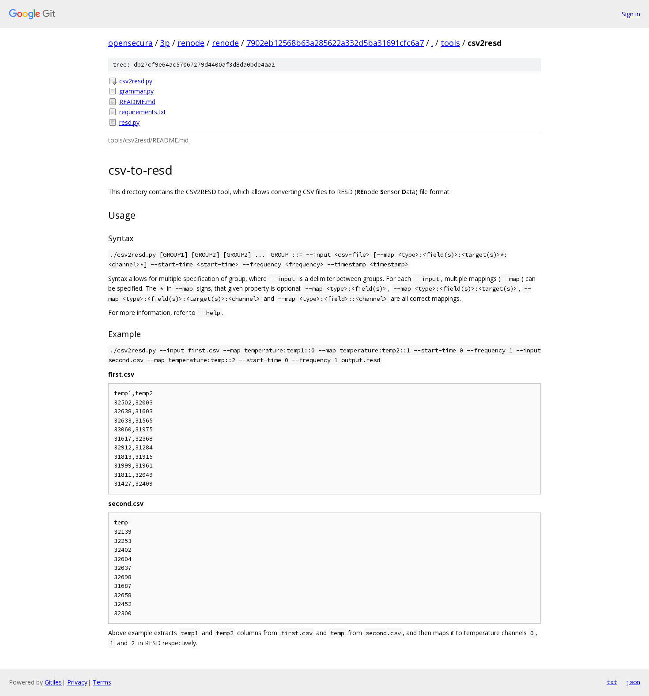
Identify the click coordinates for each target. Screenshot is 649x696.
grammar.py (136, 91)
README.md (137, 101)
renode (190, 42)
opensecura (130, 42)
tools (450, 42)
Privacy (77, 682)
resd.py (129, 122)
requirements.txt (142, 112)
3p (165, 42)
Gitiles (53, 682)
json (633, 682)
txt (612, 682)
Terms (102, 682)
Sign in (631, 14)
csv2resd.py (135, 81)
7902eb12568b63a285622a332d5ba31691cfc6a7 (335, 42)
